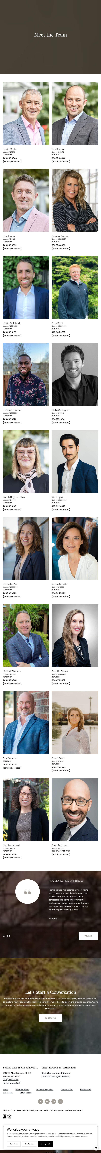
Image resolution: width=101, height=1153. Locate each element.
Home (5, 1089)
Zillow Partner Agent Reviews (56, 1076)
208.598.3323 (9, 593)
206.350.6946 (58, 158)
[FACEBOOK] (40, 1101)
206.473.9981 (58, 680)
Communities (67, 1089)
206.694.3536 (10, 854)
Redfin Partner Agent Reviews (56, 1073)
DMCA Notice (25, 1093)
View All (88, 936)
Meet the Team (22, 1089)
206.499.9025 (10, 764)
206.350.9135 (9, 506)
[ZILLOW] (60, 1101)
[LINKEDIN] (53, 1101)
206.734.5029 (58, 593)
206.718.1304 (58, 419)
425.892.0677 (58, 506)
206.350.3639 (10, 245)
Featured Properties (44, 1089)
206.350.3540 (10, 158)
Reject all (13, 1144)
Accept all (45, 1144)
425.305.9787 (58, 332)
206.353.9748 (10, 680)
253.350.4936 (58, 245)
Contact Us (8, 1093)
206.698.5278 (9, 419)
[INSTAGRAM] (47, 1101)
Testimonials (85, 1089)
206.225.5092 (58, 767)
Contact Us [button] (50, 1018)
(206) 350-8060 (10, 1079)
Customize (29, 1144)
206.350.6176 (9, 332)
